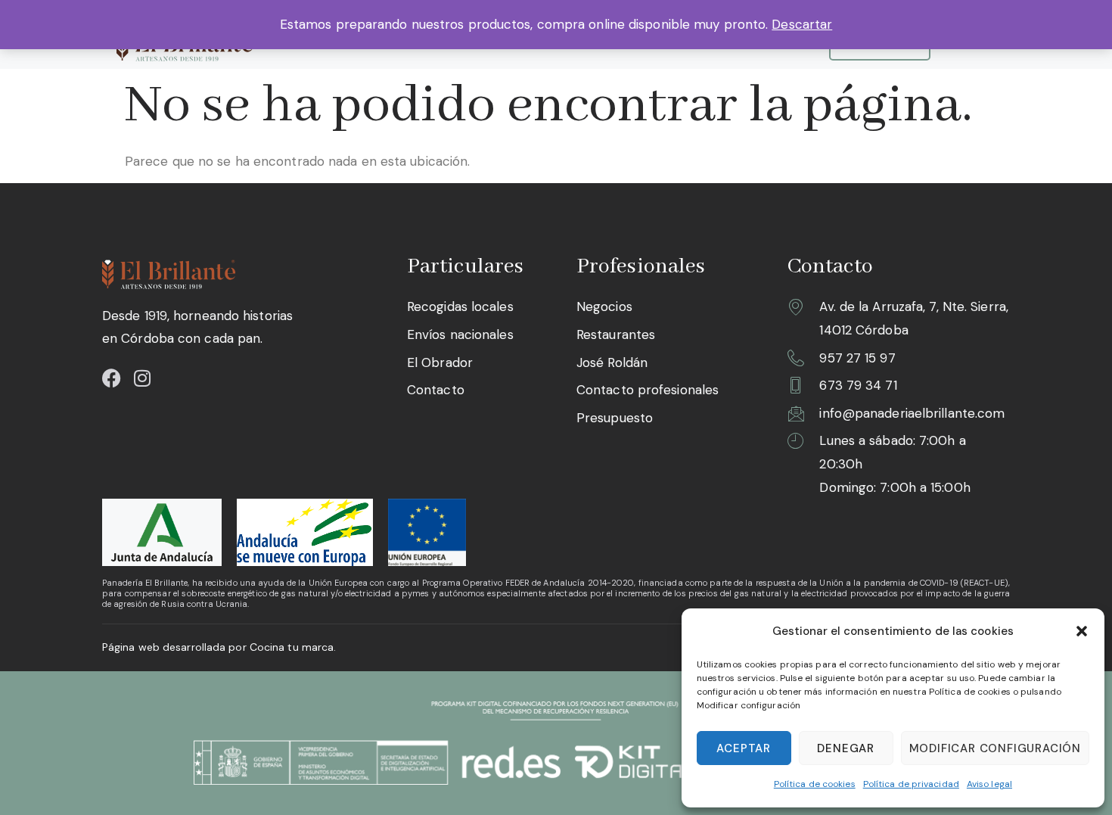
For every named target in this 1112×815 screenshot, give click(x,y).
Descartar (802, 24)
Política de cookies (815, 784)
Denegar (845, 748)
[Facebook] (111, 378)
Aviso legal (989, 784)
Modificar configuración (995, 748)
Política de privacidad (911, 784)
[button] (1081, 631)
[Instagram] (141, 378)
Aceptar (743, 748)
